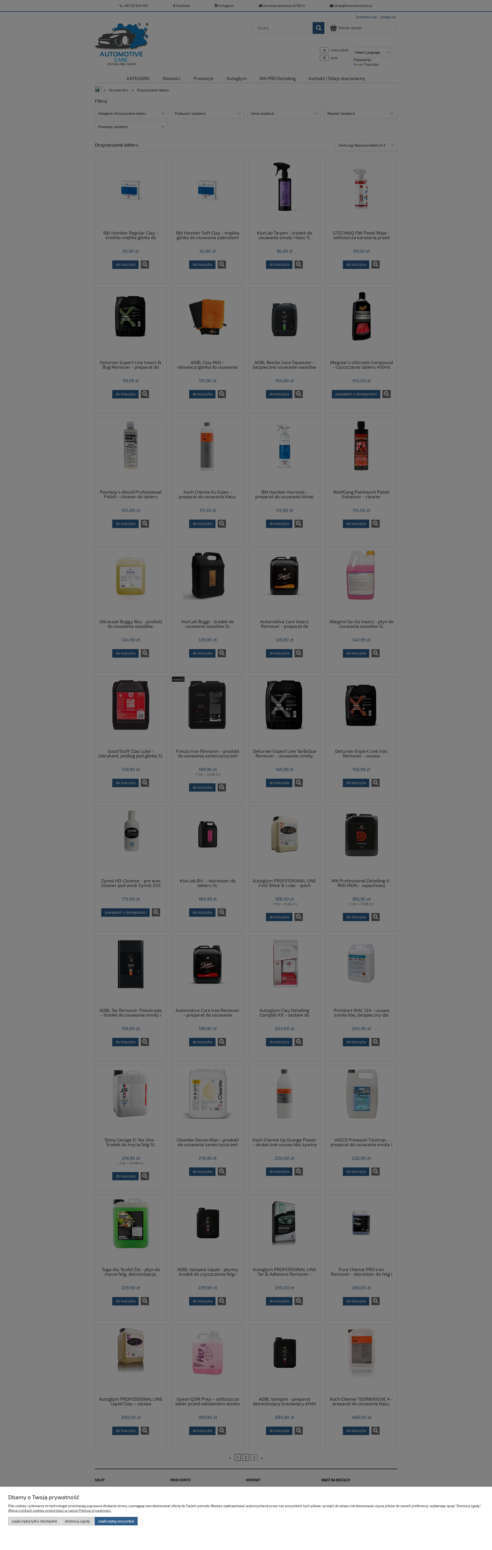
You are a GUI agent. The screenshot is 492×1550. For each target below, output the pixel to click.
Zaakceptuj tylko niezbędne (34, 1521)
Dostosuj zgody (77, 1521)
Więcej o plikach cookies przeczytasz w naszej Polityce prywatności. (59, 1510)
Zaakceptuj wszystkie (116, 1521)
